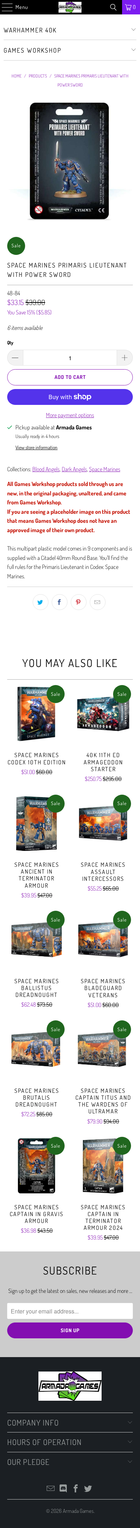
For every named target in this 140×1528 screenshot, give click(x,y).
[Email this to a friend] (98, 602)
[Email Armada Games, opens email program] (51, 1489)
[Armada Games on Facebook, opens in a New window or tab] (76, 1489)
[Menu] (3, 7)
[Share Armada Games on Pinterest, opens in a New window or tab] (79, 602)
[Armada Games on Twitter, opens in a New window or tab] (88, 1489)
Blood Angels (46, 469)
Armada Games (78, 1510)
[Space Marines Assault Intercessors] (103, 823)
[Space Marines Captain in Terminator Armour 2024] (103, 1165)
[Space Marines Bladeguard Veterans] (103, 940)
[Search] (113, 7)
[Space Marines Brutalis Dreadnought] (36, 1049)
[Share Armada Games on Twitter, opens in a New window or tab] (40, 602)
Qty (10, 342)
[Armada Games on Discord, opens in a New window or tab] (63, 1489)
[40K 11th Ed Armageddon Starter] (103, 714)
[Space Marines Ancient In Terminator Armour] (36, 823)
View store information (36, 447)
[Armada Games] (70, 7)
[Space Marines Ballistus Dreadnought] (36, 939)
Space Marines (104, 469)
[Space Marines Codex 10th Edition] (36, 714)
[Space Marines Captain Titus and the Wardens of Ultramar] (103, 1049)
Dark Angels (74, 469)
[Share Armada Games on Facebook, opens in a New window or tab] (59, 602)
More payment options (70, 415)
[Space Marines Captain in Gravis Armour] (36, 1165)
